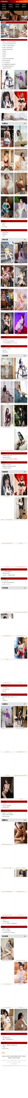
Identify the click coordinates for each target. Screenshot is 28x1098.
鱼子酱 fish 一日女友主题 (7, 263)
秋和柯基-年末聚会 (6, 573)
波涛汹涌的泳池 (5, 687)
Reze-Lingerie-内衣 (5, 689)
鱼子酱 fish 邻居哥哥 (21, 287)
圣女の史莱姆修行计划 (20, 635)
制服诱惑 (4, 6)
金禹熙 (3, 1046)
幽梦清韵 (20, 984)
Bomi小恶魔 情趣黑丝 (21, 450)
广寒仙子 (4, 56)
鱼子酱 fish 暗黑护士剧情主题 (7, 960)
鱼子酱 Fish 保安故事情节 (21, 194)
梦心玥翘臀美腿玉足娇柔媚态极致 (8, 64)
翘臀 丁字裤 (21, 915)
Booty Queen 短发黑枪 (6, 930)
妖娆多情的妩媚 (5, 232)
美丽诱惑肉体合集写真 (6, 67)
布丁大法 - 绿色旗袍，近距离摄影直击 (9, 923)
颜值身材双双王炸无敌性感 (21, 218)
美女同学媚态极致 (7, 1007)
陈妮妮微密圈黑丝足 (7, 427)
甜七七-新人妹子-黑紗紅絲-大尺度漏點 (9, 458)
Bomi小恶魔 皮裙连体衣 (6, 571)
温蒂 (3, 698)
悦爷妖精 (4, 350)
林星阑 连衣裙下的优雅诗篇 (7, 814)
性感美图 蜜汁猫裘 (7, 635)
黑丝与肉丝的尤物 (5, 816)
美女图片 (4, 4)
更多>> (25, 123)
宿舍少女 (7, 334)
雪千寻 (7, 1031)
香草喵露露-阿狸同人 (21, 311)
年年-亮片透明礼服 (6, 62)
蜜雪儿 (7, 659)
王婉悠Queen (4, 700)
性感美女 (11, 4)
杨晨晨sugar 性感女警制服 (7, 90)
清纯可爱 (17, 4)
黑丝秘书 (4, 54)
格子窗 (20, 1031)
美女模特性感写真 (5, 807)
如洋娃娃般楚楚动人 (7, 682)
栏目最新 (4, 221)
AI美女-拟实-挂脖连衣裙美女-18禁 (8, 43)
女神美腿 (7, 751)
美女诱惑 (4, 8)
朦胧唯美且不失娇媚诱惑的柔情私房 (9, 466)
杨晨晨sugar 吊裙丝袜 (6, 464)
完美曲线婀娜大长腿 (21, 751)
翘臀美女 (24, 6)
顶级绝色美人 (5, 234)
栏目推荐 (4, 230)
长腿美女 (17, 6)
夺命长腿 (4, 803)
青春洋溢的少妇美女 (6, 1037)
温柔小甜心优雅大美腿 (6, 805)
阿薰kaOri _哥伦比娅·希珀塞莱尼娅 (9, 41)
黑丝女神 (7, 775)
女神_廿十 (4, 223)
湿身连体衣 (7, 194)
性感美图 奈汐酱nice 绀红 (7, 455)
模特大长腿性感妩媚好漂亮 (7, 891)
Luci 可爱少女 (5, 339)
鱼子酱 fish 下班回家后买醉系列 (8, 45)
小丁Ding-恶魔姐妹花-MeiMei (20, 566)
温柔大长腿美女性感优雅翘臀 (8, 58)
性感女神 (4, 691)
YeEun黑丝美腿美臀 (20, 427)
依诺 (7, 799)
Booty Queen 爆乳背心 (6, 348)
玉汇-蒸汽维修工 (7, 984)
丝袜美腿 (24, 4)
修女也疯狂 (7, 108)
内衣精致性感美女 (5, 921)
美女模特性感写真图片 (6, 468)
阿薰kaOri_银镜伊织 (6, 929)
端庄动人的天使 (5, 1048)
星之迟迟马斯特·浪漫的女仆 (20, 111)
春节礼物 (4, 53)
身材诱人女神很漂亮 (6, 60)
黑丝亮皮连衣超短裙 (6, 457)
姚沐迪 (20, 799)
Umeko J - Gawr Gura (6, 584)
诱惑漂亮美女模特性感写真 (7, 49)
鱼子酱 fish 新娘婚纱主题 (7, 379)
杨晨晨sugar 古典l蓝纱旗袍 (21, 868)
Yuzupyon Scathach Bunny (20, 334)
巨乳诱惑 (11, 6)
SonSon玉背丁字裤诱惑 (7, 868)
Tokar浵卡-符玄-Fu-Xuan (7, 287)
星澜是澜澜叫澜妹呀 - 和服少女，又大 (9, 696)
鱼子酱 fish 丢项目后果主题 (7, 47)
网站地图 (18, 1057)
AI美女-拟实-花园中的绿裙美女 (8, 341)
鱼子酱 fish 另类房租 (21, 171)
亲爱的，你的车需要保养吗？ (8, 1039)
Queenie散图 (4, 226)
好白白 (3, 235)
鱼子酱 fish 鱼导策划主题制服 (8, 582)
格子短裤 (4, 919)
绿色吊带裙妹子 (7, 218)
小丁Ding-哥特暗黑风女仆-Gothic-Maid (9, 342)
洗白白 (3, 1036)
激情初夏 (4, 51)
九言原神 (7, 311)
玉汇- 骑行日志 (5, 580)
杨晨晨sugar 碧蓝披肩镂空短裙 (21, 90)
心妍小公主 (21, 659)
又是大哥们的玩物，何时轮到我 (8, 932)
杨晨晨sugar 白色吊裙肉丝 (7, 812)
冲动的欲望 (21, 1007)
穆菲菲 (3, 225)
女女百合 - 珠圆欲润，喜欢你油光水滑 (9, 1045)
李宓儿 (20, 682)
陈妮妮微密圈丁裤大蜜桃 (7, 915)
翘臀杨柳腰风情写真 (21, 891)
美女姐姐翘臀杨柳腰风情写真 (8, 66)
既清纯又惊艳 (5, 351)
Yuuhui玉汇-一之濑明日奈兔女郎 (8, 575)
